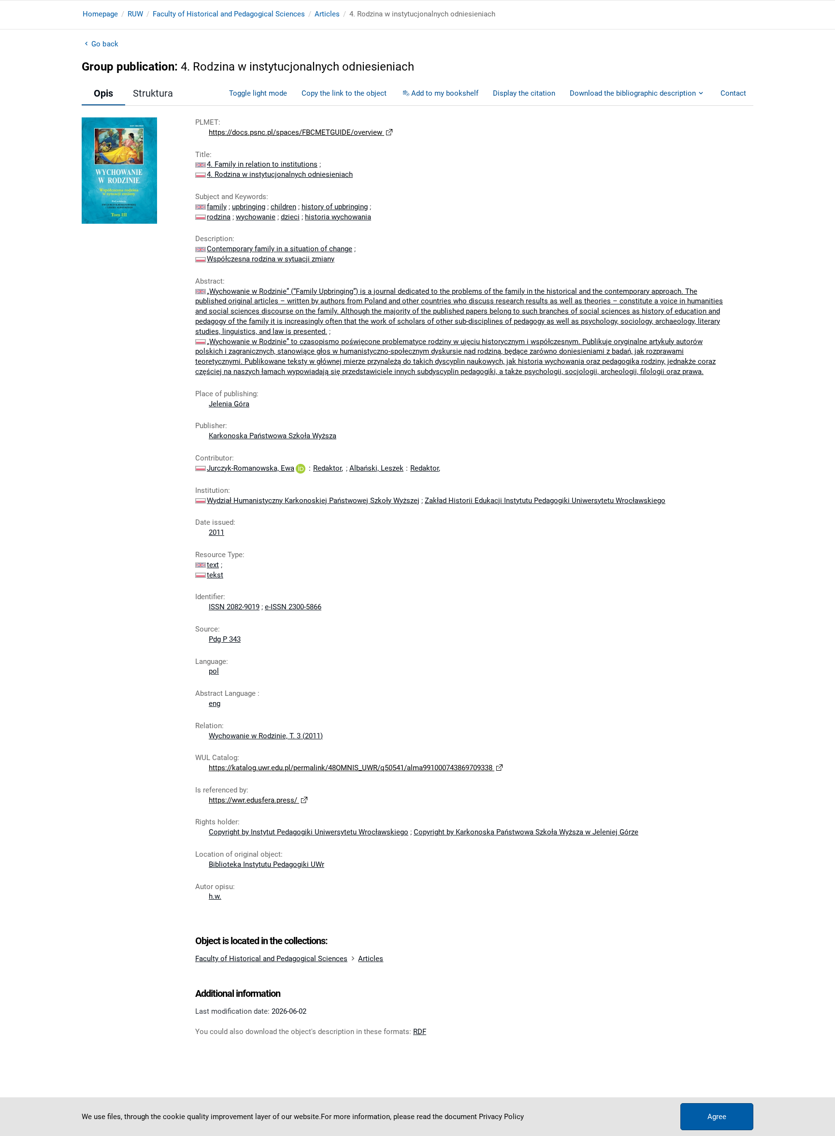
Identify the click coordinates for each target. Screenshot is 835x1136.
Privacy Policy (501, 1116)
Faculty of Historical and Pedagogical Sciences (229, 14)
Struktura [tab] (153, 93)
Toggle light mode (258, 93)
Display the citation (524, 93)
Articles (327, 14)
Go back (104, 44)
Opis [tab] (103, 93)
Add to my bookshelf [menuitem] (444, 93)
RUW (135, 14)
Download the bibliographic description (633, 93)
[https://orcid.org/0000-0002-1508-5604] (300, 468)
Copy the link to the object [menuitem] (344, 93)
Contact (733, 93)
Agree (716, 1116)
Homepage (100, 14)
